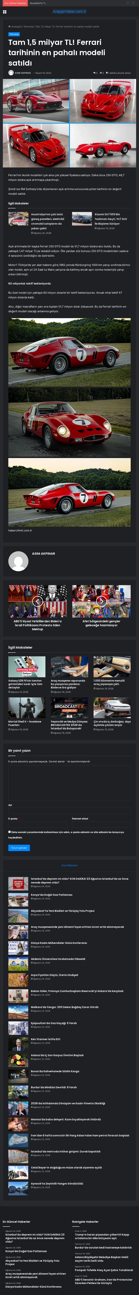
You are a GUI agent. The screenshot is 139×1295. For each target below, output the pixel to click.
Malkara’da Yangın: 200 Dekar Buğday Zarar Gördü (64, 1007)
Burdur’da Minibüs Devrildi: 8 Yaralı (54, 1087)
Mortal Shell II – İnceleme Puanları (24, 723)
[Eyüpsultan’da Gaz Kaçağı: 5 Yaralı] (18, 1028)
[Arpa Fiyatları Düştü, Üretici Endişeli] (18, 980)
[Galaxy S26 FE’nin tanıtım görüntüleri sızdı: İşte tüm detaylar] (26, 666)
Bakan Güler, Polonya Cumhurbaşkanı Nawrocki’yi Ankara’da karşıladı (77, 991)
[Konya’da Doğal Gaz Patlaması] (18, 900)
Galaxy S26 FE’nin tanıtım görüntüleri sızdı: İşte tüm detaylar (25, 684)
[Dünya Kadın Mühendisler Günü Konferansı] (18, 948)
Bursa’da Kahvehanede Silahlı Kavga (55, 1071)
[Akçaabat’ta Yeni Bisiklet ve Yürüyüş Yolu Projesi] (18, 916)
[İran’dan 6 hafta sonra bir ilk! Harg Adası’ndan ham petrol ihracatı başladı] (18, 1140)
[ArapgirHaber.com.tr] (69, 11)
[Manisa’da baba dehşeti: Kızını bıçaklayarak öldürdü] (18, 1124)
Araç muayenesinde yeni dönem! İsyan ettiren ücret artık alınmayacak (77, 927)
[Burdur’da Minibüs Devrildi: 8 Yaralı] (18, 1092)
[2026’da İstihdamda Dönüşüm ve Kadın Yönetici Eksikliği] (18, 1108)
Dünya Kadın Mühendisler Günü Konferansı (59, 943)
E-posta (13, 818)
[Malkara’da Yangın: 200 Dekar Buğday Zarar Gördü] (18, 1012)
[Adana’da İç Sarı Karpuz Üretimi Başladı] (18, 1060)
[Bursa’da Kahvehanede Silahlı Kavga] (18, 1076)
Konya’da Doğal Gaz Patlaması (51, 895)
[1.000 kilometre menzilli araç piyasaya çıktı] (112, 666)
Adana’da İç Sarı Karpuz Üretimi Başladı (57, 1055)
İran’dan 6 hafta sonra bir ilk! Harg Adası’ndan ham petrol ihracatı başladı (80, 1135)
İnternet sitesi (80, 818)
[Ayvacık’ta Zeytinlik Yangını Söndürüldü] (18, 1188)
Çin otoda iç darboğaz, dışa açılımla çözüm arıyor (112, 723)
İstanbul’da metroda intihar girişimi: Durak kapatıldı (65, 1151)
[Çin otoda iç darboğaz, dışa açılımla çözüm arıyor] (112, 707)
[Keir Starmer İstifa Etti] (18, 1044)
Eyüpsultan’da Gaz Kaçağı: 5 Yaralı (54, 1023)
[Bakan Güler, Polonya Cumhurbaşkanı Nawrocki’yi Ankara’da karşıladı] (18, 996)
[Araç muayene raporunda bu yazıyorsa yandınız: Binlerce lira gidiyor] (69, 666)
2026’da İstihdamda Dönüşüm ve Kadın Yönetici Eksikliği (68, 1103)
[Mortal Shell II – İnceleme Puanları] (26, 707)
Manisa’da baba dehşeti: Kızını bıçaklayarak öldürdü (66, 1119)
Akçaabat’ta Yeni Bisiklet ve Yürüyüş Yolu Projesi (57, 3)
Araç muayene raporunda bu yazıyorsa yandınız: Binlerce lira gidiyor (68, 684)
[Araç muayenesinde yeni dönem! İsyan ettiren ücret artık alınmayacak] (18, 932)
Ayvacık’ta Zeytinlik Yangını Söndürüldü (57, 1183)
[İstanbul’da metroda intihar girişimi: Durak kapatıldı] (18, 1156)
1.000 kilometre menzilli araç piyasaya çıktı (109, 682)
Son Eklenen (70, 865)
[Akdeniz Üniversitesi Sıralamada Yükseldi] (18, 964)
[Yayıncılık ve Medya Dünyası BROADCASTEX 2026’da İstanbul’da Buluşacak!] (69, 707)
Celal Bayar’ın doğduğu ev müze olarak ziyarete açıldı (66, 1167)
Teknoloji (28, 26)
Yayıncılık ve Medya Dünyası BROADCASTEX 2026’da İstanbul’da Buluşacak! (69, 725)
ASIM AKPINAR (23, 73)
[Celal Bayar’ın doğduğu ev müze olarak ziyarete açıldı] (18, 1172)
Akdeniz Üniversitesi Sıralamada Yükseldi (58, 959)
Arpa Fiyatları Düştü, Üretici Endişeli (54, 975)
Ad (10, 805)
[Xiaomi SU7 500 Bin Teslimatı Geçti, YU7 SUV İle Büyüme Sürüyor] (82, 219)
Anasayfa (16, 26)
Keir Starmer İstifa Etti (45, 1039)
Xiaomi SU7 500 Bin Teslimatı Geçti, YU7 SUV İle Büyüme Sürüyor (111, 219)
